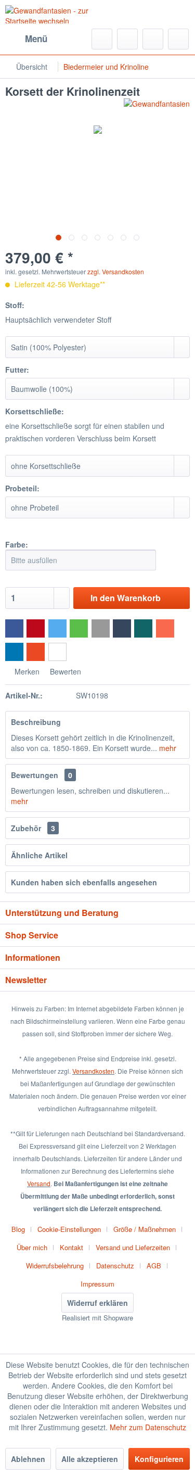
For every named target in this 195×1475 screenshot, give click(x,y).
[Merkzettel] (127, 39)
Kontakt (71, 1247)
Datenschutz (115, 1265)
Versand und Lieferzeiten (133, 1247)
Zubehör (33, 828)
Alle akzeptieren (89, 1459)
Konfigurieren (159, 1459)
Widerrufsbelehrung (55, 1265)
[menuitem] (26, 39)
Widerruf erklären (97, 1303)
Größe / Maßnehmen (144, 1229)
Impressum (97, 1284)
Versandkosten (93, 1070)
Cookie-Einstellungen (69, 1229)
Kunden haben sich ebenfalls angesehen (84, 882)
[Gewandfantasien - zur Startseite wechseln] (51, 14)
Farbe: (16, 544)
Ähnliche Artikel (39, 855)
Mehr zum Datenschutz (148, 1427)
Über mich (32, 1247)
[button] (14, 628)
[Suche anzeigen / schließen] (102, 39)
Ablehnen (28, 1459)
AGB (154, 1265)
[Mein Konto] (152, 39)
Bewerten (64, 671)
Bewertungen (34, 775)
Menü (36, 38)
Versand (38, 1183)
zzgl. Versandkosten (115, 271)
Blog (18, 1229)
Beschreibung (36, 722)
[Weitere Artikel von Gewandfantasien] (157, 107)
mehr (166, 748)
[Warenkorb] (178, 39)
